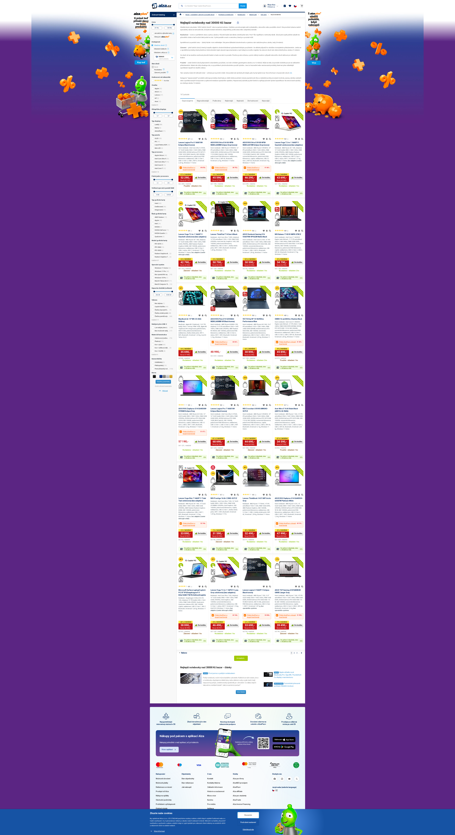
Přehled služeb (161, 808)
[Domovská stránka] (180, 14)
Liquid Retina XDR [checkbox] (161, 145)
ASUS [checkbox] (157, 92)
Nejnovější (265, 101)
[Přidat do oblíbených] (199, 139)
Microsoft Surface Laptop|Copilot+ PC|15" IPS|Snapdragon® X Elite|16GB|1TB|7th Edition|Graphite (192, 592)
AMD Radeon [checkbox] (159, 217)
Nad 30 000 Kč (276, 15)
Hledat (242, 6)
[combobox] (209, 5)
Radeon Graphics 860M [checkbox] (162, 253)
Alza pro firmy (238, 779)
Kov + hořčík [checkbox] (159, 351)
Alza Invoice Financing (241, 804)
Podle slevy (217, 101)
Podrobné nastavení (248, 822)
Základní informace (215, 787)
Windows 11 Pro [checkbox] (160, 271)
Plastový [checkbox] (157, 341)
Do (174, 24)
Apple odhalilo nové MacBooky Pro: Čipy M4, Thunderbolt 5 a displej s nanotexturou (287, 674)
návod (205, 673)
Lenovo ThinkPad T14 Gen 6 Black (224, 234)
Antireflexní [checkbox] (158, 131)
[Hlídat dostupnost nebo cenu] (202, 139)
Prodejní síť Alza (162, 791)
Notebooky (241, 15)
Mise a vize (211, 796)
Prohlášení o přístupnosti (165, 804)
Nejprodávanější (203, 101)
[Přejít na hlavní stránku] (161, 6)
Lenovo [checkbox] (157, 95)
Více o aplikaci (167, 749)
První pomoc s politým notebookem (222, 673)
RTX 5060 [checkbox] (158, 247)
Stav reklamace (187, 783)
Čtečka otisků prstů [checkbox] (161, 313)
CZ (276, 790)
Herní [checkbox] (156, 203)
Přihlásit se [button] (271, 7)
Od (152, 24)
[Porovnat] (206, 139)
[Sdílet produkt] (238, 22)
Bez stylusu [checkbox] (159, 303)
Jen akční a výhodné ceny (163, 33)
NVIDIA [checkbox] (157, 227)
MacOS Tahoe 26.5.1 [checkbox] (162, 281)
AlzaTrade (237, 800)
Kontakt (210, 779)
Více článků (241, 692)
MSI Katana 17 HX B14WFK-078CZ (288, 234)
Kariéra (210, 800)
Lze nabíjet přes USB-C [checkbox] (162, 327)
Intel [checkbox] (156, 223)
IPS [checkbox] (156, 141)
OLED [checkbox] (157, 138)
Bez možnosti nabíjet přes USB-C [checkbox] (162, 331)
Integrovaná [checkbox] (159, 210)
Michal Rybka (279, 683)
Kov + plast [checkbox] (158, 344)
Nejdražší (240, 101)
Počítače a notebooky (225, 15)
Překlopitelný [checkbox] (159, 365)
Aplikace (210, 808)
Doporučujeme (187, 101)
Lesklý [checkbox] (157, 124)
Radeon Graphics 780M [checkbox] (162, 257)
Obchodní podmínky (163, 800)
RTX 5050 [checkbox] (158, 250)
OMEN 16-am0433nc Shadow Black (288, 319)
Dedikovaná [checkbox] (159, 207)
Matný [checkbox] (157, 128)
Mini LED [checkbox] (158, 148)
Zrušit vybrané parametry (163, 386)
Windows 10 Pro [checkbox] (160, 278)
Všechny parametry (163, 382)
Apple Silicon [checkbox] (159, 155)
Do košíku (202, 177)
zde (290, 73)
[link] (163, 391)
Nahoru (184, 653)
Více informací (159, 831)
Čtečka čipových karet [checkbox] (162, 310)
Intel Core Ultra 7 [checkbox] (160, 162)
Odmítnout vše (248, 829)
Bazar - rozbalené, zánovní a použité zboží (200, 15)
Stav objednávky (188, 779)
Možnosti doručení (163, 779)
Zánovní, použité (160, 72)
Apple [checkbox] (157, 88)
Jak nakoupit (186, 787)
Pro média (211, 804)
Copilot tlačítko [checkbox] (160, 306)
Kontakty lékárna (213, 783)
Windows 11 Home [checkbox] (161, 268)
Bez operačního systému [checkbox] (162, 274)
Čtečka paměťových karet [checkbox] (162, 316)
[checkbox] (163, 33)
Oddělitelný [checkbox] (158, 362)
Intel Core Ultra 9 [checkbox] (160, 159)
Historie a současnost (215, 791)
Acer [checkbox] (156, 101)
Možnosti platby (162, 783)
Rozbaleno (158, 70)
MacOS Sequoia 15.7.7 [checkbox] (162, 284)
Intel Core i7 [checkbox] (159, 168)
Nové (156, 67)
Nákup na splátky (162, 796)
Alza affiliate (237, 791)
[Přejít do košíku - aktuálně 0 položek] (301, 6)
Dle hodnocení (253, 101)
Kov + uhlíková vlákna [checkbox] (162, 348)
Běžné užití (253, 15)
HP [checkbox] (156, 98)
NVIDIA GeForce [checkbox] (160, 230)
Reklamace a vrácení (164, 787)
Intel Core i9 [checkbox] (159, 165)
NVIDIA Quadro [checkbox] (160, 233)
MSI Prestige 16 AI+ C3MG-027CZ (224, 498)
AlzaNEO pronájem (240, 783)
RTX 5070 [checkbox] (158, 244)
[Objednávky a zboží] (284, 6)
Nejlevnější (229, 101)
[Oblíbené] (290, 6)
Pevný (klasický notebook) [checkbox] (162, 369)
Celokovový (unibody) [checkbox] (162, 338)
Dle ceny (264, 15)
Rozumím (248, 815)
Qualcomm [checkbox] (158, 236)
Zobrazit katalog (158, 15)
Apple (276, 672)
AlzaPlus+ (237, 787)
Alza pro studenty (239, 796)
